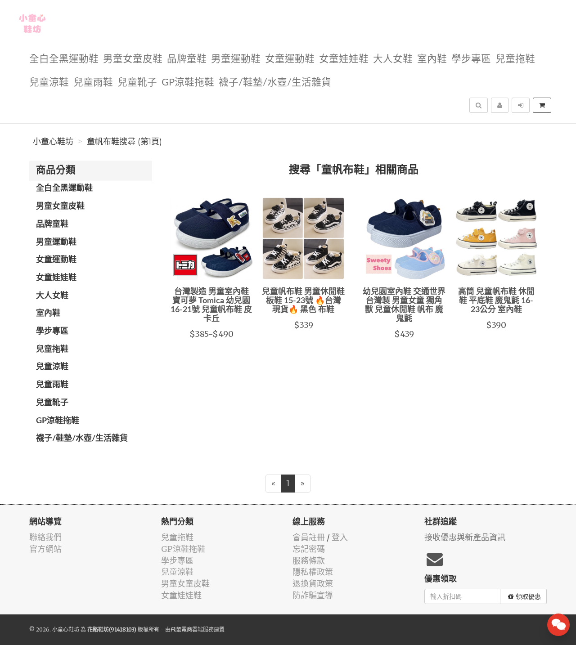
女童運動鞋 (290, 59)
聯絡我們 (45, 537)
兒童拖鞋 (515, 59)
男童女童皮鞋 (132, 59)
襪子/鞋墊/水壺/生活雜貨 (275, 82)
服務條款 (308, 560)
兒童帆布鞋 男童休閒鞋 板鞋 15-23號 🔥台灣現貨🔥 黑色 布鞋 (303, 301)
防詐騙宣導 (312, 595)
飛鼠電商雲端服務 (192, 629)
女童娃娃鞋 (344, 59)
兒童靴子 (137, 82)
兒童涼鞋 (49, 82)
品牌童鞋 (187, 59)
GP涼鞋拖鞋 (188, 82)
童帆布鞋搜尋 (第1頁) (124, 142)
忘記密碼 (308, 549)
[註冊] (499, 105)
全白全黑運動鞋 (64, 59)
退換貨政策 (312, 583)
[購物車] (542, 105)
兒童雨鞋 (93, 82)
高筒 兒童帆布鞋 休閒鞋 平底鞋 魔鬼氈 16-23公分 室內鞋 (496, 301)
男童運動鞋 (236, 59)
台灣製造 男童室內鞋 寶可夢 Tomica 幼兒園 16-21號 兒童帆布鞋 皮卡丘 (211, 305)
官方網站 (45, 549)
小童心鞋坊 (53, 142)
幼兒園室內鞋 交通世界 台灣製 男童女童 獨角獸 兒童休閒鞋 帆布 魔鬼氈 (404, 305)
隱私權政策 (312, 572)
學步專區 (471, 59)
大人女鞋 (393, 59)
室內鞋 (432, 59)
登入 (340, 537)
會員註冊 (308, 537)
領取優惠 (528, 596)
